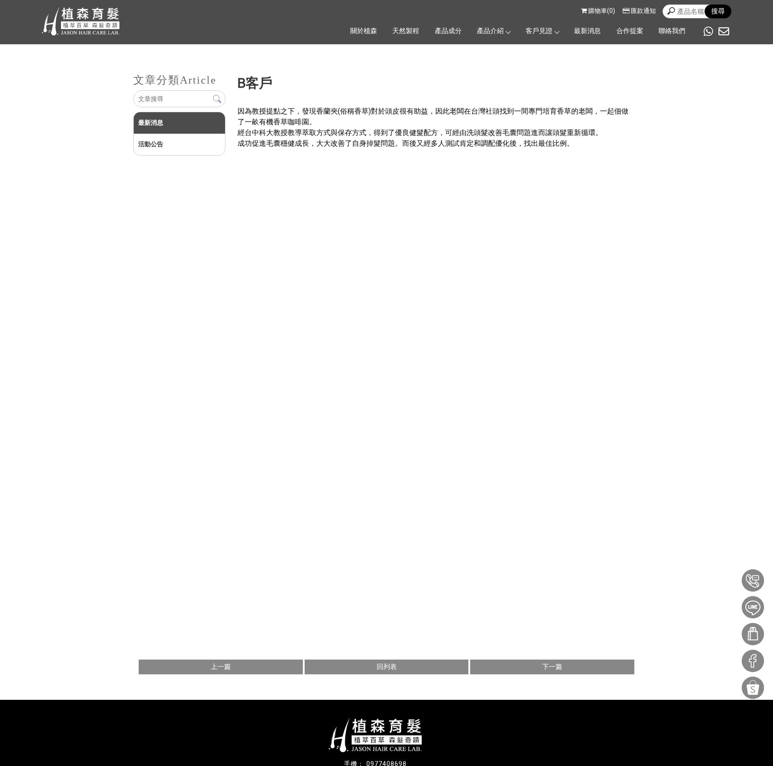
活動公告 (150, 144)
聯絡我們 (671, 31)
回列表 (387, 667)
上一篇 (221, 667)
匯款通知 (643, 10)
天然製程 (405, 31)
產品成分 (448, 31)
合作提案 (629, 31)
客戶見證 (539, 31)
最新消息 (587, 31)
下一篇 (552, 667)
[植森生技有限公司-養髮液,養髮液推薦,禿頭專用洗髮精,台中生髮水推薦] (81, 22)
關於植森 (363, 31)
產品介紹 (490, 31)
